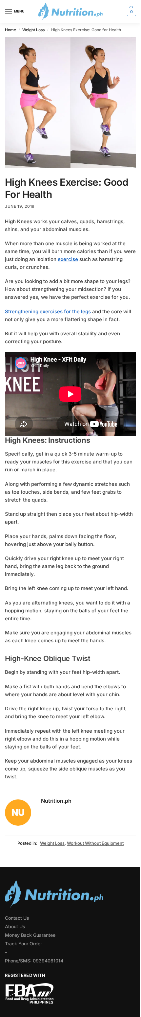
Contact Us (17, 918)
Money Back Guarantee (30, 935)
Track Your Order (23, 943)
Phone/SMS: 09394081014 (34, 960)
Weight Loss (33, 29)
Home (10, 29)
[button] (130, 11)
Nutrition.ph (56, 800)
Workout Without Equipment (95, 843)
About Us (15, 926)
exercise (68, 259)
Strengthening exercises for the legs (48, 311)
